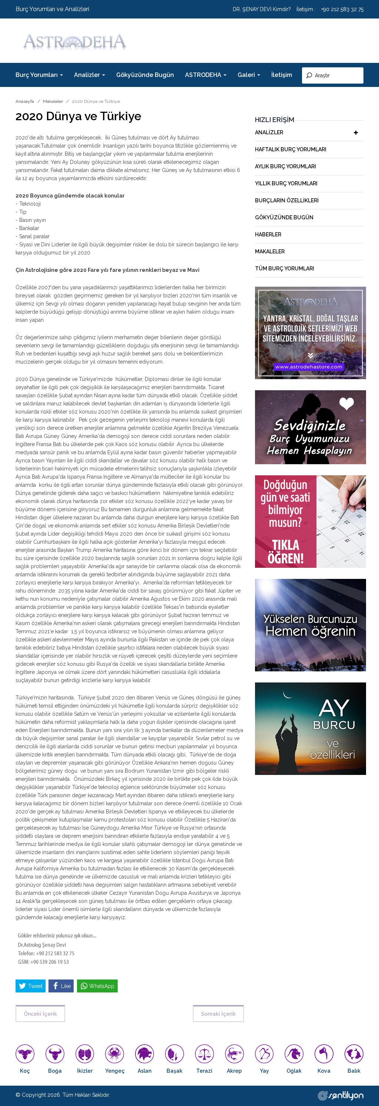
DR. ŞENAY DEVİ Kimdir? (262, 9)
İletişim (281, 74)
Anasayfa (25, 101)
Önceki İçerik (40, 1014)
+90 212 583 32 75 (342, 9)
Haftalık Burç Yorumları (290, 149)
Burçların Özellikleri (287, 200)
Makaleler (53, 101)
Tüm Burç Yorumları (284, 269)
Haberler (268, 234)
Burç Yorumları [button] (37, 74)
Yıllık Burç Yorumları (286, 183)
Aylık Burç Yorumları (285, 166)
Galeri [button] (247, 74)
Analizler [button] (87, 74)
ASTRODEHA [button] (204, 74)
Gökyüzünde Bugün (145, 74)
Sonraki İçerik (218, 1014)
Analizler (269, 132)
